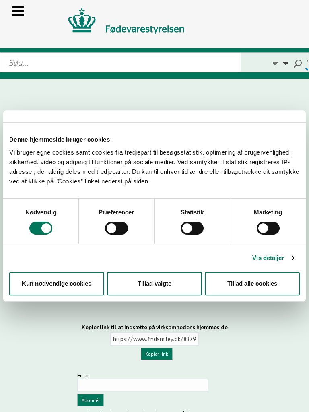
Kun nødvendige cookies (56, 283)
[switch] (116, 228)
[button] (275, 62)
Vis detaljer (268, 257)
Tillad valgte (154, 283)
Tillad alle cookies (252, 283)
